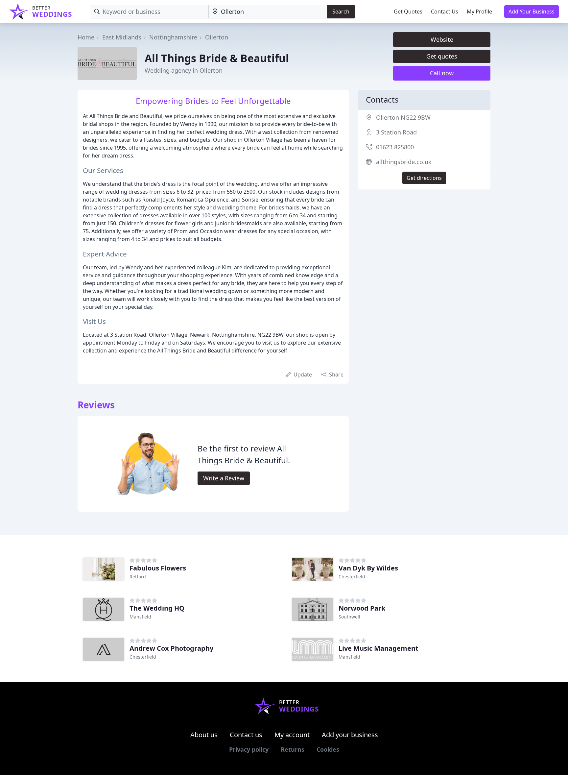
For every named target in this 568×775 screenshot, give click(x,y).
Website (442, 39)
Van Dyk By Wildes (368, 568)
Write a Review (223, 478)
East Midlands (121, 37)
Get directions (424, 178)
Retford (138, 576)
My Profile (479, 11)
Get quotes (441, 56)
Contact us (246, 734)
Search (340, 11)
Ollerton (216, 37)
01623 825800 (395, 147)
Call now (442, 73)
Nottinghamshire (173, 37)
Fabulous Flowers (158, 568)
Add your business (350, 734)
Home (86, 37)
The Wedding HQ (157, 608)
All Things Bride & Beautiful (217, 58)
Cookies (328, 749)
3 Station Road (396, 132)
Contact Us (444, 11)
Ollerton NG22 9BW (403, 117)
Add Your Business (532, 11)
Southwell (349, 617)
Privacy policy (249, 749)
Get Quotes (408, 11)
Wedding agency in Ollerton (184, 70)
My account (292, 734)
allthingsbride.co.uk (404, 162)
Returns (292, 749)
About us (204, 734)
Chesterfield (352, 576)
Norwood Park (362, 608)
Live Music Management (378, 648)
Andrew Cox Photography (171, 648)
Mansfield (140, 617)
